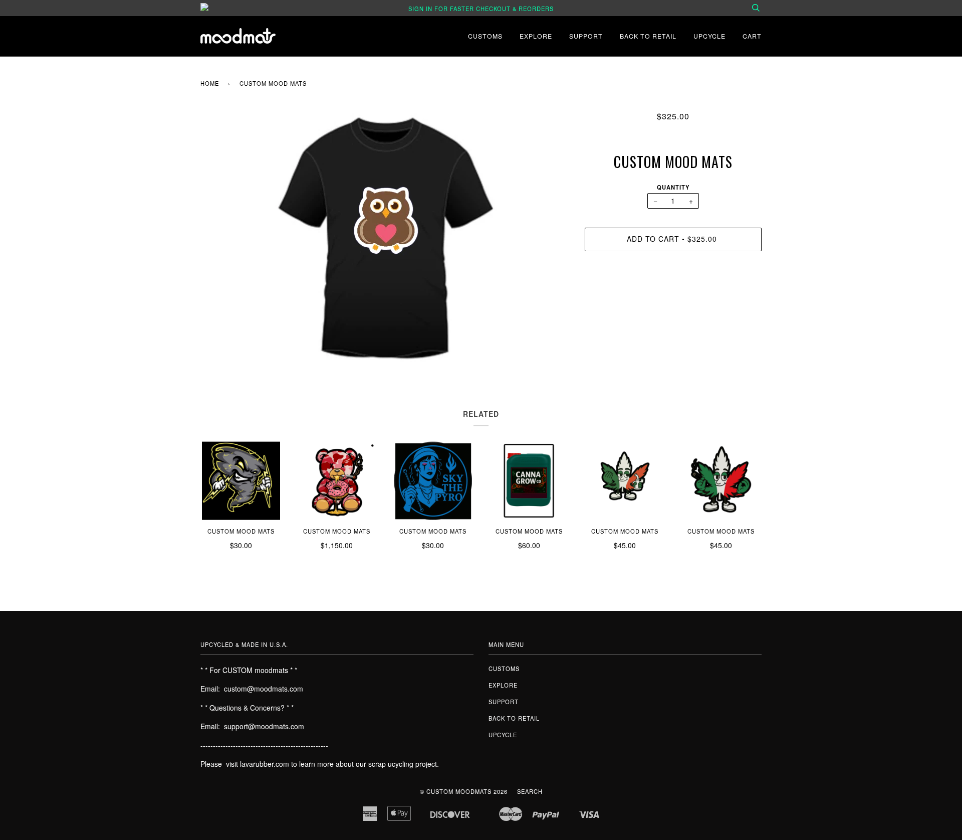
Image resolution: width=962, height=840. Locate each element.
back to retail (648, 36)
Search (530, 791)
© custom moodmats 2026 (464, 791)
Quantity (673, 187)
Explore (536, 36)
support (586, 36)
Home (209, 83)
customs (485, 36)
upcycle (709, 36)
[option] (385, 236)
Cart (752, 36)
